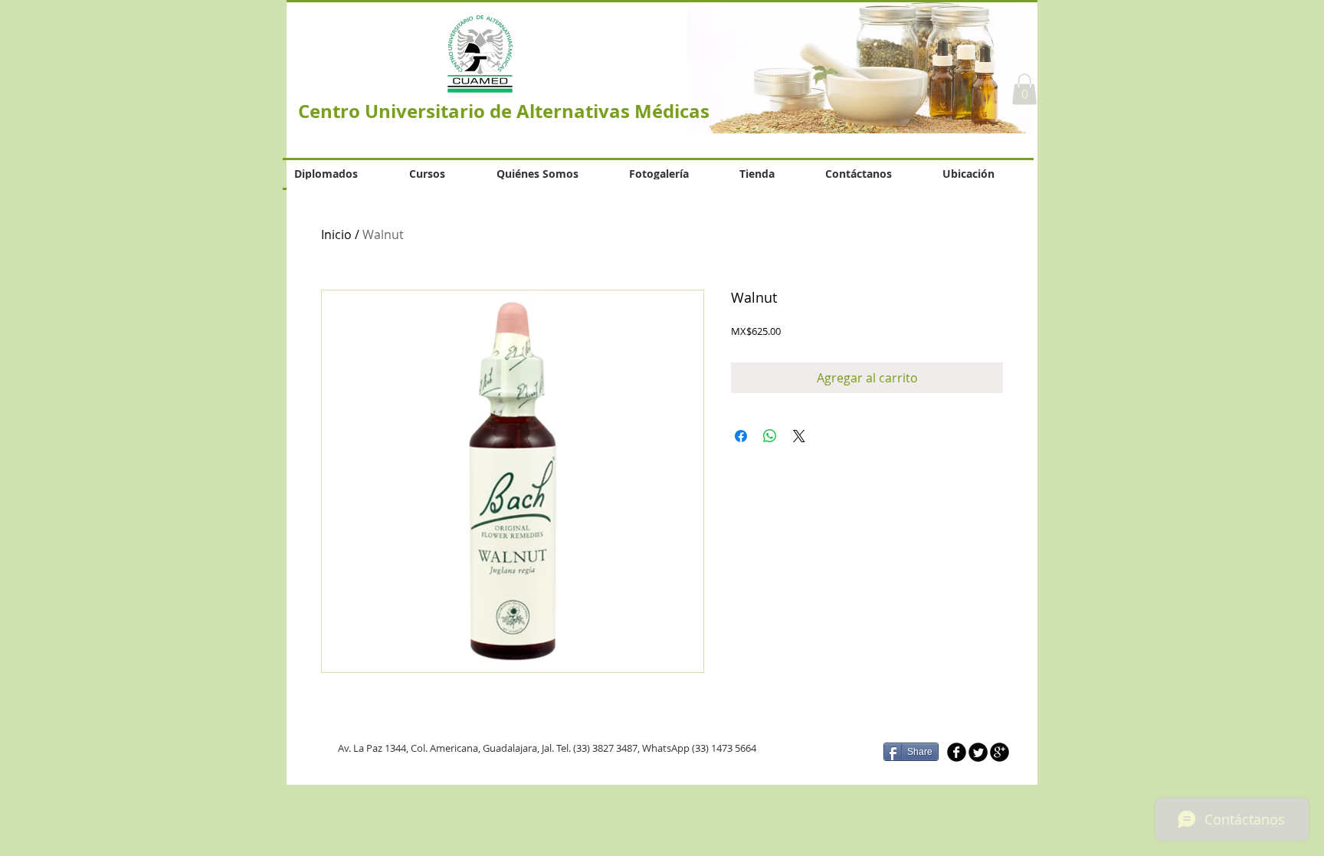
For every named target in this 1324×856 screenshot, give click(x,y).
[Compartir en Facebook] (741, 436)
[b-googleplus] (999, 752)
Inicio (336, 234)
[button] (1024, 89)
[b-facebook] (956, 752)
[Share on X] (799, 436)
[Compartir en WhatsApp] (770, 436)
